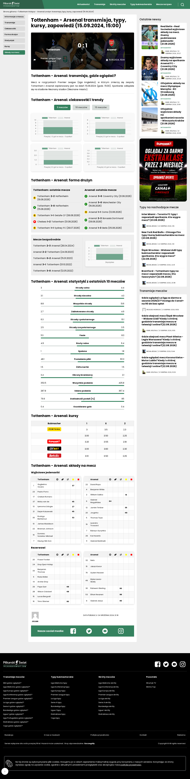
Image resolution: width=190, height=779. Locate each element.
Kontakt (143, 735)
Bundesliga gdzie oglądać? (15, 710)
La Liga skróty (104, 698)
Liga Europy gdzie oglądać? (15, 690)
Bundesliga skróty (106, 706)
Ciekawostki (10, 28)
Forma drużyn (11, 34)
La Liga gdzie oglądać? (13, 702)
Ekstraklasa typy (58, 714)
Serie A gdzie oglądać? (13, 706)
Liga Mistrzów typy (59, 683)
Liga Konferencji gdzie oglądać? (17, 694)
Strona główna (9, 11)
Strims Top (151, 687)
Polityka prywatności (100, 735)
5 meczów (62, 107)
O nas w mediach (52, 735)
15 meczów (101, 107)
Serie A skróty (104, 702)
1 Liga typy (55, 718)
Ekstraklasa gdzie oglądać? (15, 722)
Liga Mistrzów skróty (107, 683)
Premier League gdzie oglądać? (18, 698)
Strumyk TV (151, 683)
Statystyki (9, 40)
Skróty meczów (118, 4)
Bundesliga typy (58, 706)
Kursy (7, 46)
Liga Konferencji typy (60, 687)
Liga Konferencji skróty (108, 687)
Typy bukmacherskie (141, 4)
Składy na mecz (12, 52)
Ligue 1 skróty (104, 710)
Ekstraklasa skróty (106, 714)
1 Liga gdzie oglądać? (13, 725)
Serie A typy (56, 702)
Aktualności (83, 4)
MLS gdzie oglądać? (12, 683)
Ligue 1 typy (56, 710)
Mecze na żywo (164, 4)
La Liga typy (56, 698)
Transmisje (99, 4)
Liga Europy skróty (106, 690)
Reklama (181, 735)
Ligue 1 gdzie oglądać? (13, 714)
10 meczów (81, 107)
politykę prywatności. (131, 764)
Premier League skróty (108, 694)
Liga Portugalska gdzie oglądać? (18, 718)
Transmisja (10, 22)
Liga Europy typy (58, 690)
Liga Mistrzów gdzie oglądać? (16, 687)
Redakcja (9, 735)
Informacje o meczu (14, 16)
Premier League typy (60, 694)
